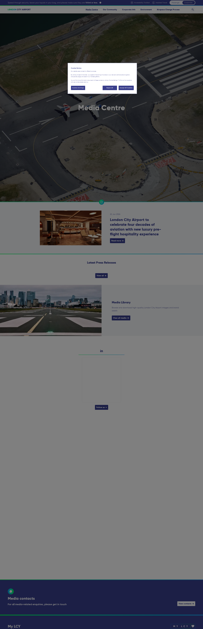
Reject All (110, 88)
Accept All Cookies (126, 88)
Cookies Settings (78, 88)
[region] (102, 78)
